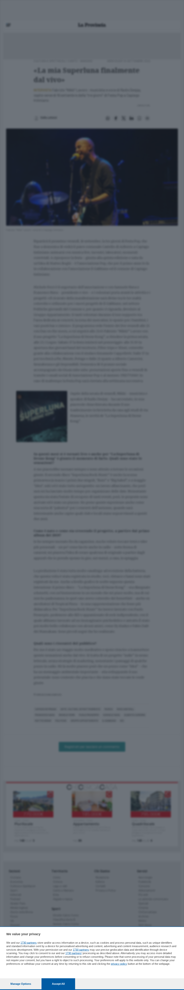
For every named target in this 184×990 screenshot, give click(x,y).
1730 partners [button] (28, 942)
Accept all (58, 983)
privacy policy (119, 963)
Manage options (20, 983)
